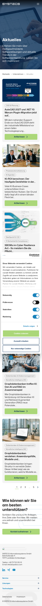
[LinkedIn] (4, 569)
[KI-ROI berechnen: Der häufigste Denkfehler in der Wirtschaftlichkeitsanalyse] (21, 155)
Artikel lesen (19, 137)
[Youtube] (15, 569)
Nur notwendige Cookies (21, 349)
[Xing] (9, 569)
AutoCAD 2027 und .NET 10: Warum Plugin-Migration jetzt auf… (21, 112)
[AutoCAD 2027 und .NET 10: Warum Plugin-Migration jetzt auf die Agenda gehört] (21, 90)
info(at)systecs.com (14, 565)
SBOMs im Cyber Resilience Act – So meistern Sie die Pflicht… (20, 248)
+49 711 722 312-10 (15, 562)
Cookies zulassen (21, 333)
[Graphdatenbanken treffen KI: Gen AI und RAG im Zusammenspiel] (21, 360)
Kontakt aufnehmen (19, 532)
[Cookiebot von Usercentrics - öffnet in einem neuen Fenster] (29, 255)
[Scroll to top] (36, 600)
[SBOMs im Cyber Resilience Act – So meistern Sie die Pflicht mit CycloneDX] (21, 222)
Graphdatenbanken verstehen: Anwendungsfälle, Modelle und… (20, 456)
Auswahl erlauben (21, 341)
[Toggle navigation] (38, 4)
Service (5, 578)
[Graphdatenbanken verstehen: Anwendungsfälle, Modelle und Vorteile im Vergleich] (21, 430)
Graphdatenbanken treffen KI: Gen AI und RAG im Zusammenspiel (21, 387)
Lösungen (6, 583)
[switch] (36, 302)
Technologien (7, 588)
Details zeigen (29, 326)
